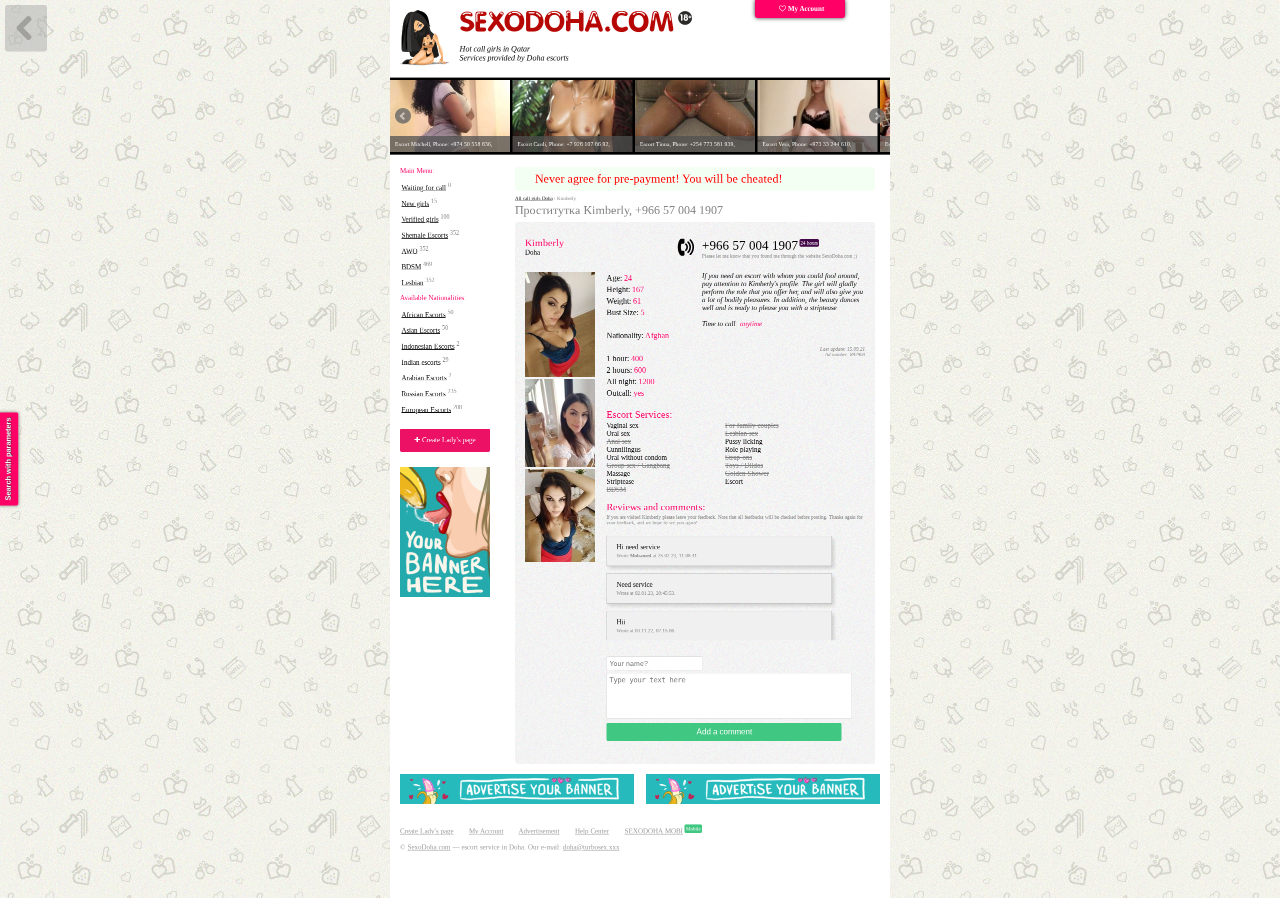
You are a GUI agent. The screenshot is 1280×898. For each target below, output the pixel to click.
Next (877, 116)
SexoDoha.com (429, 847)
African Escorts (424, 314)
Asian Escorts (421, 330)
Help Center (592, 831)
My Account (805, 9)
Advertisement (539, 831)
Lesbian (413, 283)
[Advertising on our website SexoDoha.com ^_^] (517, 801)
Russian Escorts (424, 394)
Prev (403, 116)
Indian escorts (421, 362)
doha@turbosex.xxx (591, 847)
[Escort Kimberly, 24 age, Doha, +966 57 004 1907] (560, 375)
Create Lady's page (448, 440)
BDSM (411, 267)
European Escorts (426, 409)
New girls (415, 203)
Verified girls (420, 219)
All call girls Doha (533, 198)
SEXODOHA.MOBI (653, 831)
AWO (410, 251)
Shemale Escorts (425, 235)
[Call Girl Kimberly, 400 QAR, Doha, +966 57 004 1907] (560, 464)
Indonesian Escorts (428, 346)
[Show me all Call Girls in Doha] (576, 30)
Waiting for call (424, 188)
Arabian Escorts (424, 378)
